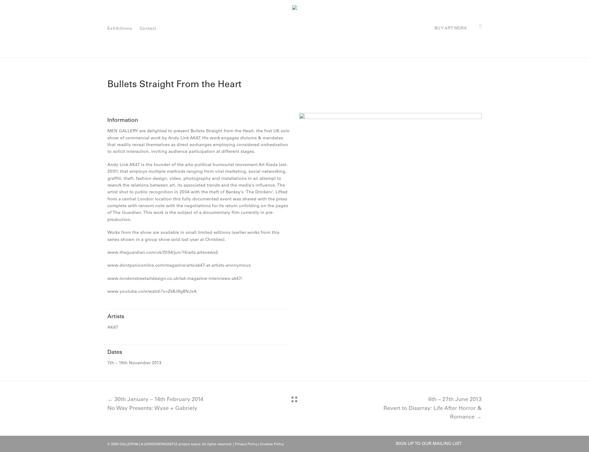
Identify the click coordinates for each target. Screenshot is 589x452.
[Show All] (294, 399)
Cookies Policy (272, 444)
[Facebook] (469, 443)
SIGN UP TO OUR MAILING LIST (429, 443)
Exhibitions (119, 28)
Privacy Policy (246, 444)
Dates (114, 352)
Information (122, 120)
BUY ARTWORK (450, 28)
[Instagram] (479, 443)
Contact (148, 28)
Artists (115, 316)
